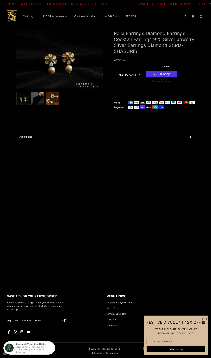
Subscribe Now (176, 349)
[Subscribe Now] (64, 320)
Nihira (100, 349)
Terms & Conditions (116, 314)
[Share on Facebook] (125, 92)
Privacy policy (112, 353)
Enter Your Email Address (162, 341)
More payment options (161, 81)
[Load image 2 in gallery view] (37, 98)
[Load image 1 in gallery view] (23, 98)
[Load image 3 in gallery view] (52, 98)
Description (25, 136)
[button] (201, 16)
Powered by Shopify (113, 349)
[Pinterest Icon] (15, 332)
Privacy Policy (114, 319)
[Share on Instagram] (140, 92)
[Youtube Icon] (28, 332)
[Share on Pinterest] (135, 92)
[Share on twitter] (130, 92)
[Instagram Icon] (22, 332)
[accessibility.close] (204, 319)
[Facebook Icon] (9, 332)
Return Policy (113, 308)
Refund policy (98, 353)
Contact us (112, 325)
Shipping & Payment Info (119, 302)
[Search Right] (185, 16)
